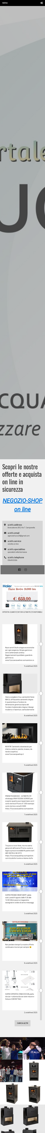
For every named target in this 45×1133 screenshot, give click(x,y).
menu (5, 3)
